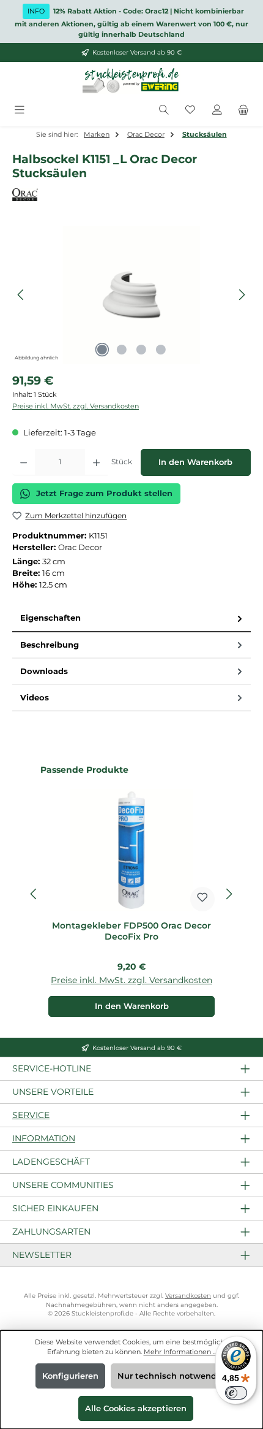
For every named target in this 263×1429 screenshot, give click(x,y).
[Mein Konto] (217, 110)
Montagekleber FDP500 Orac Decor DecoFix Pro (131, 931)
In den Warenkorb (195, 462)
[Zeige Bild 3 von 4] (141, 349)
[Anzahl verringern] (23, 462)
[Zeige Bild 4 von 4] (161, 349)
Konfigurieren (70, 1376)
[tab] (131, 618)
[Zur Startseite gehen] (131, 81)
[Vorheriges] (21, 295)
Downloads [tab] (44, 671)
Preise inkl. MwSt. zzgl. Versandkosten (75, 406)
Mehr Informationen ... (180, 1351)
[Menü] (19, 110)
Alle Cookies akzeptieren (136, 1408)
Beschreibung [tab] (49, 644)
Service (31, 1115)
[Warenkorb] (243, 110)
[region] (131, 295)
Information (43, 1138)
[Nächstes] (241, 295)
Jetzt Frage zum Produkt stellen (104, 493)
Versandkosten (188, 1295)
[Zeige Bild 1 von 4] (102, 349)
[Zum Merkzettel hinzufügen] (202, 899)
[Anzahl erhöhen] (96, 462)
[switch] (236, 1393)
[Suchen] (163, 110)
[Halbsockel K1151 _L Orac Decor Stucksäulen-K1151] (131, 295)
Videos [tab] (34, 697)
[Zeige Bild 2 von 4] (122, 349)
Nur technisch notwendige (173, 1376)
